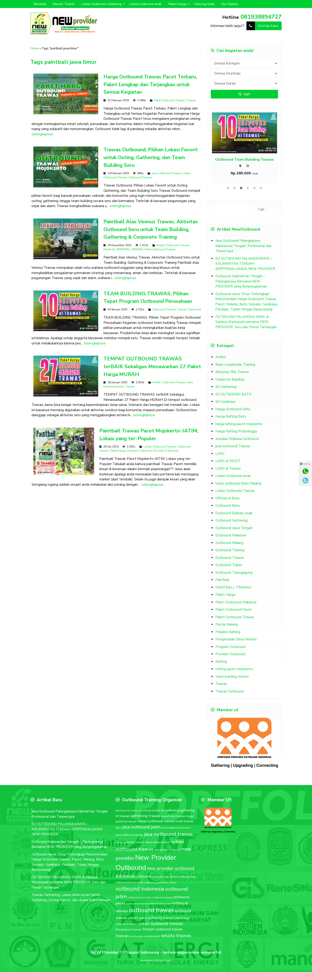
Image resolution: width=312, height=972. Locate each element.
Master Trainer (64, 4)
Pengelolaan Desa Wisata (235, 639)
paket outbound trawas (160, 924)
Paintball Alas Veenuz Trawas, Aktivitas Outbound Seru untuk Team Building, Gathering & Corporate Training (150, 229)
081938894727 (261, 17)
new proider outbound (167, 850)
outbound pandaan (137, 903)
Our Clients (229, 4)
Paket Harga (177, 4)
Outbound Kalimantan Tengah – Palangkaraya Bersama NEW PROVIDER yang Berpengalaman (241, 281)
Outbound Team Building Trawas (244, 159)
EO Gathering (225, 386)
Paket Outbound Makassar (236, 602)
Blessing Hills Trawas (232, 372)
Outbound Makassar (230, 535)
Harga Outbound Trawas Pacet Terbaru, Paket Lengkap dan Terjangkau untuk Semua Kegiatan (150, 84)
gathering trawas (145, 815)
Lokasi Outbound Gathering (102, 4)
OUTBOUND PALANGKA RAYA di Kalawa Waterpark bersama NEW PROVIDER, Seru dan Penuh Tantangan (246, 321)
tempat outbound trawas (162, 929)
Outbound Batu (227, 505)
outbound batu (187, 877)
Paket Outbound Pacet (233, 609)
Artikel (160, 245)
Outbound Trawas (140, 177)
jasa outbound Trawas (166, 173)
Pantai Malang (226, 624)
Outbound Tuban (228, 565)
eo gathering (170, 810)
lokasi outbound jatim (157, 842)
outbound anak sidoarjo (164, 877)
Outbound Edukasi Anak (233, 513)
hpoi (119, 828)
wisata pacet (152, 936)
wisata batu (136, 936)
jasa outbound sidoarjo (129, 835)
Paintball (109, 249)
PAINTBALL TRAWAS (129, 249)
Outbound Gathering (231, 520)
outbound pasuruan (159, 903)
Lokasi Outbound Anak (233, 476)
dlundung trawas (150, 810)
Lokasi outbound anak (145, 4)
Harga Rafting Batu (230, 416)
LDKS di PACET (228, 461)
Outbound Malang (229, 543)
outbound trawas (151, 910)
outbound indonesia (140, 888)
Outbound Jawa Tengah (234, 528)
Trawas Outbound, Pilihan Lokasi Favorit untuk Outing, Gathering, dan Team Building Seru (150, 157)
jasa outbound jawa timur (175, 827)
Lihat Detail (248, 132)
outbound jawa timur (140, 897)
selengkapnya (42, 134)
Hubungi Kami (204, 4)
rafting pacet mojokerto (234, 669)
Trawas (191, 100)
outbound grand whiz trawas (160, 882)
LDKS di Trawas (228, 468)
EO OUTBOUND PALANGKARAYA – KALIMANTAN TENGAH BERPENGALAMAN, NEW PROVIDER (245, 263)
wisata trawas (176, 935)
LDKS (220, 453)
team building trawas (232, 676)
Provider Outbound (166, 451)
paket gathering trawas (156, 918)
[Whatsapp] (305, 471)
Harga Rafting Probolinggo (236, 431)
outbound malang (162, 897)
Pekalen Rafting (227, 632)
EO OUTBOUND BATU (233, 394)
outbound (143, 876)
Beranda (40, 4)
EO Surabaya (225, 401)
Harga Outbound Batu (232, 409)
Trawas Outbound (189, 309)
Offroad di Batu (227, 498)
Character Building (229, 379)
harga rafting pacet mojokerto (238, 424)
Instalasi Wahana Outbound (237, 439)
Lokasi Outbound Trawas (159, 446)
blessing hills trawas (127, 810)
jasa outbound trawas (168, 834)
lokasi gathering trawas (130, 842)
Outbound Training (229, 550)
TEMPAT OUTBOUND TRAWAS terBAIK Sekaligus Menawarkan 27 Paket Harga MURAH (152, 366)
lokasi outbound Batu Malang (238, 483)
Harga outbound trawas (156, 821)
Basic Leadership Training (235, 364)
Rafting (221, 661)
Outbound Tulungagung (233, 572)
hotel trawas (185, 821)
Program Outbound (139, 451)
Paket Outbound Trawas (169, 100)
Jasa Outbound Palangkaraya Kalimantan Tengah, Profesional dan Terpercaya (243, 245)
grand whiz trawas (173, 816)
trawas (122, 936)
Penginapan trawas (128, 929)
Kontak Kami (268, 26)
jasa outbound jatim (141, 827)
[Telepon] (305, 480)
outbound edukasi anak (129, 882)
